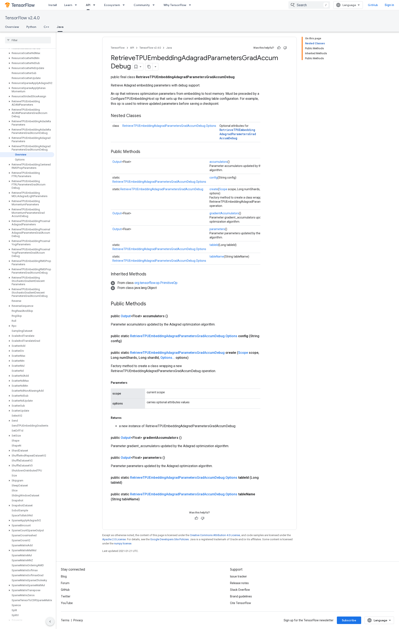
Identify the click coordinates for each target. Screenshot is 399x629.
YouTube (67, 603)
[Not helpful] (285, 48)
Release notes (239, 583)
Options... (167, 358)
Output (117, 161)
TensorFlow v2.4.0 (22, 18)
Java (60, 27)
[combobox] (309, 5)
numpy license (122, 543)
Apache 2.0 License (114, 539)
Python (31, 27)
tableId (213, 245)
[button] (27, 53)
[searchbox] (28, 40)
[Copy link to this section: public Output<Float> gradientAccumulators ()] (186, 437)
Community (142, 5)
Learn (68, 5)
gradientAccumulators (224, 213)
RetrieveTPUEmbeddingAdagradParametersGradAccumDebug (237, 134)
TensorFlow (118, 47)
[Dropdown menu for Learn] (77, 5)
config (213, 177)
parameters (217, 229)
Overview (12, 27)
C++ (46, 27)
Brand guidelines (241, 596)
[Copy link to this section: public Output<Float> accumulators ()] (173, 316)
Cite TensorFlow (240, 603)
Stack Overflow (240, 589)
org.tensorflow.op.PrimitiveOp (155, 283)
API (88, 5)
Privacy (78, 620)
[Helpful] (279, 48)
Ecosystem (112, 5)
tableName (216, 256)
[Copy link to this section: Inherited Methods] (150, 274)
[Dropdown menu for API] (95, 5)
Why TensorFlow (175, 5)
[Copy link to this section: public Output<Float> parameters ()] (170, 457)
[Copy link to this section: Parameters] (131, 382)
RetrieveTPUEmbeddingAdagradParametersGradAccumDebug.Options (169, 125)
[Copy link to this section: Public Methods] (144, 151)
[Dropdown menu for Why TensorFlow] (191, 5)
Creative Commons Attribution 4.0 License (215, 535)
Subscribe (349, 620)
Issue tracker (238, 576)
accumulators (218, 161)
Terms (65, 620)
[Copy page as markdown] (149, 66)
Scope (223, 189)
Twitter (65, 596)
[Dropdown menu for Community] (155, 5)
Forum (65, 583)
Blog (64, 576)
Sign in (389, 5)
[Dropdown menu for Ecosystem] (125, 5)
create (213, 189)
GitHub (373, 5)
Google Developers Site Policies (169, 539)
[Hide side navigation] (50, 621)
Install (52, 5)
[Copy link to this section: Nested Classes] (145, 115)
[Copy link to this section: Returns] (126, 417)
